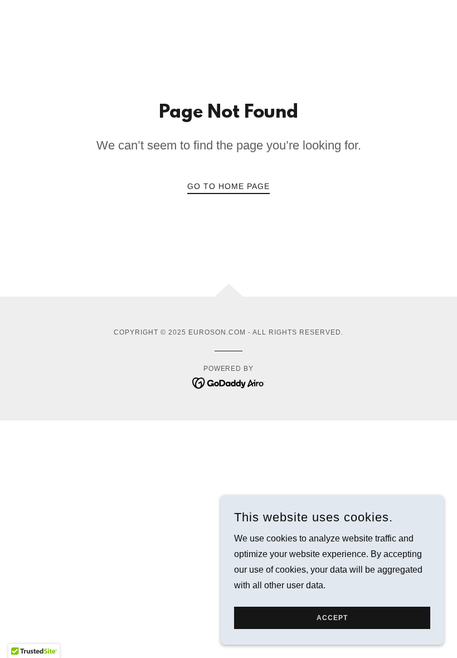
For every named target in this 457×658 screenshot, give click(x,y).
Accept (332, 618)
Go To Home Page (228, 186)
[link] (228, 382)
